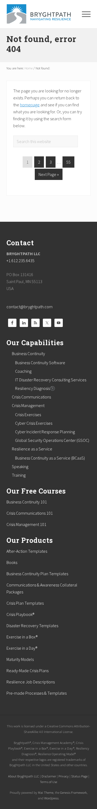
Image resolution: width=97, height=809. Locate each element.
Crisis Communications (31, 397)
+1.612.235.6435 (20, 260)
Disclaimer (48, 776)
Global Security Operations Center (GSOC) (52, 440)
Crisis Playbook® (20, 614)
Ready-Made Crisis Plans (27, 670)
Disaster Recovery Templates (32, 625)
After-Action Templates (26, 551)
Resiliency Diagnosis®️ (35, 388)
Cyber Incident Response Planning (45, 431)
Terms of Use (48, 782)
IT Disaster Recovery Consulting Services (50, 379)
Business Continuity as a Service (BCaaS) (50, 458)
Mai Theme (45, 792)
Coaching (23, 371)
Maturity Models (20, 659)
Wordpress (51, 798)
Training (19, 475)
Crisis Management (28, 405)
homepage (30, 104)
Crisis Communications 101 (29, 513)
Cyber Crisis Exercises (33, 423)
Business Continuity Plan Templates (37, 573)
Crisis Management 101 (26, 524)
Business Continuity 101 (26, 502)
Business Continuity (28, 353)
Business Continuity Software (40, 362)
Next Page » (48, 175)
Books (11, 562)
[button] (86, 14)
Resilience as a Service (32, 448)
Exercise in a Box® (21, 636)
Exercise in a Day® (21, 648)
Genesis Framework (73, 792)
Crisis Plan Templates (25, 603)
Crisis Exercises (28, 414)
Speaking (20, 466)
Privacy (63, 776)
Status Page (79, 776)
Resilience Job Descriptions (30, 681)
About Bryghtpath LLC (23, 776)
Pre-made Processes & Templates (36, 693)
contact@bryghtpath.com (29, 306)
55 (70, 162)
